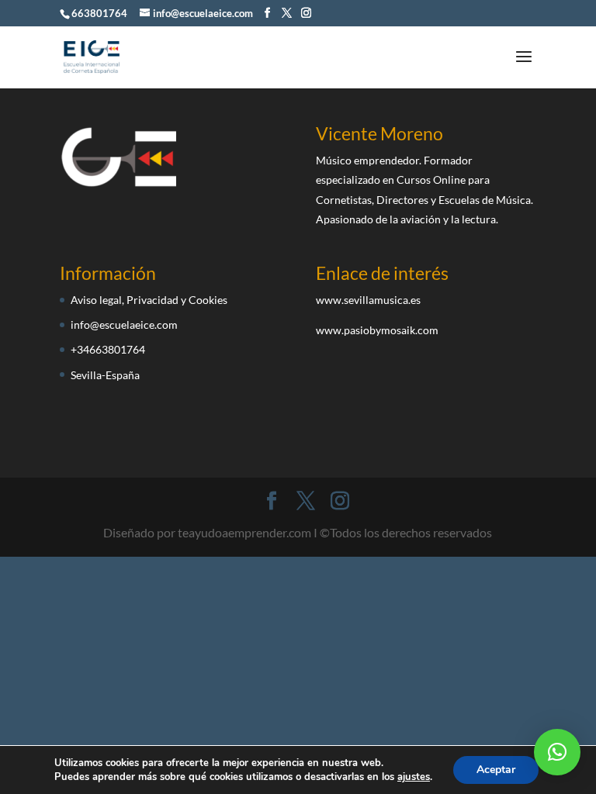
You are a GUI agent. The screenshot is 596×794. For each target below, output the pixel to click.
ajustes (413, 777)
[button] (557, 752)
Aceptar (495, 769)
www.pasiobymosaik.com (377, 330)
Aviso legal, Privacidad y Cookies (149, 299)
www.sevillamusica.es (368, 299)
